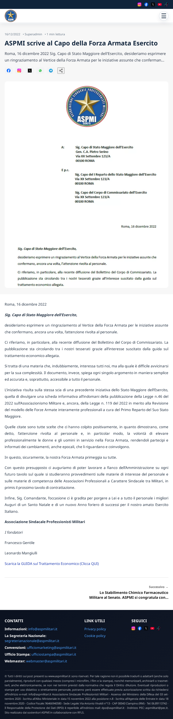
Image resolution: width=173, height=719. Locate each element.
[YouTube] (160, 4)
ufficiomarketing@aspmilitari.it (51, 647)
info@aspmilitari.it (42, 629)
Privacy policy (95, 629)
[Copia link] (61, 70)
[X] (153, 4)
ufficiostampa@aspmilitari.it (53, 654)
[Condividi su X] (30, 70)
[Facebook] (146, 4)
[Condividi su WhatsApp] (40, 70)
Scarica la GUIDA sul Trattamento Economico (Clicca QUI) (52, 563)
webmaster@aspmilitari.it (46, 661)
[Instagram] (139, 4)
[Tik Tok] (166, 4)
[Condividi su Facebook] (9, 70)
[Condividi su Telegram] (51, 70)
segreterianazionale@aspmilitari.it (32, 640)
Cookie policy (94, 635)
